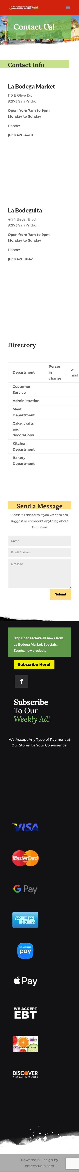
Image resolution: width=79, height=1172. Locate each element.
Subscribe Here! (34, 664)
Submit (60, 594)
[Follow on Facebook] (21, 681)
